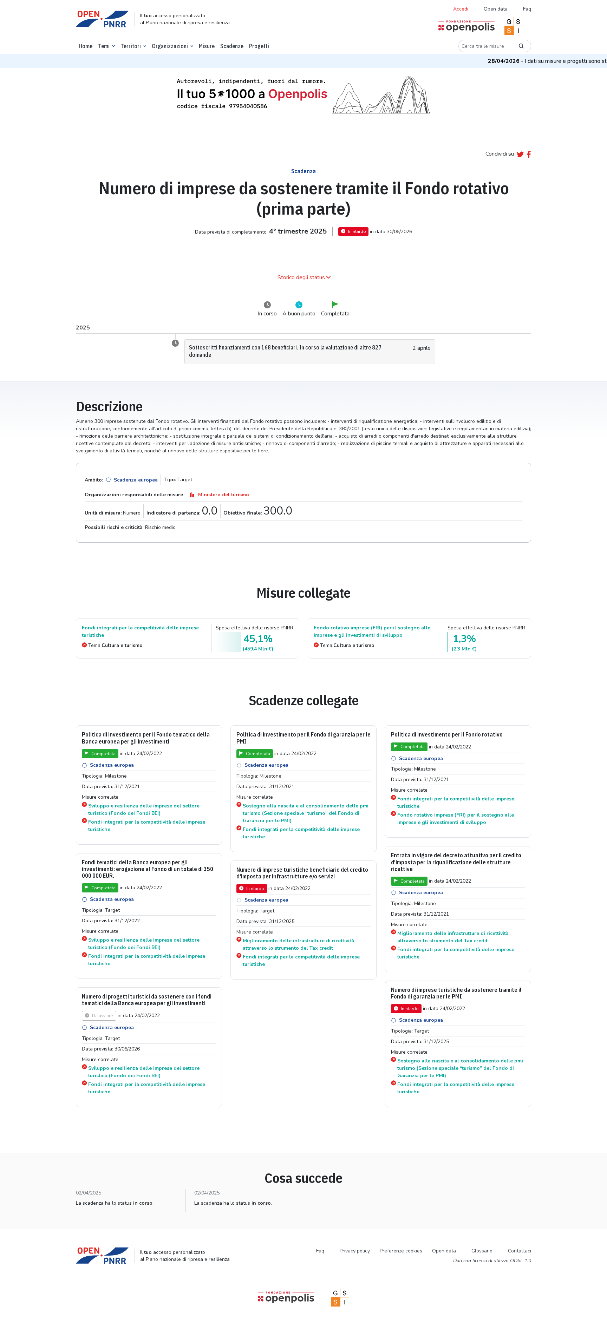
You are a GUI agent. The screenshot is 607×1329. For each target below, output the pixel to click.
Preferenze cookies (401, 1251)
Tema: (115, 645)
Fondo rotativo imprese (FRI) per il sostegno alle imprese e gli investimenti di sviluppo (372, 631)
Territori (130, 46)
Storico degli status (301, 277)
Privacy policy (355, 1251)
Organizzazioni (170, 46)
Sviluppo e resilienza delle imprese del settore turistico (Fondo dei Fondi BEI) (144, 810)
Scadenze (231, 46)
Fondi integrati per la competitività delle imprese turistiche (140, 631)
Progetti (259, 46)
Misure (207, 46)
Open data (496, 9)
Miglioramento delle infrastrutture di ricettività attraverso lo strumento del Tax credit (453, 937)
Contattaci (519, 1251)
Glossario (481, 1251)
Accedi (460, 9)
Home (85, 46)
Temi (104, 46)
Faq (527, 9)
